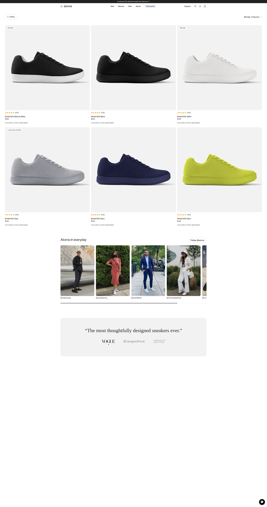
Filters (12, 16)
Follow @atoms (197, 240)
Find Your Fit (150, 6)
